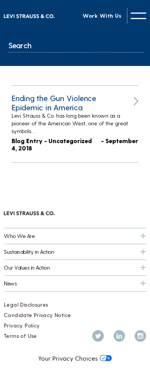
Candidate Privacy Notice (37, 315)
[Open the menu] (138, 15)
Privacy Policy (22, 325)
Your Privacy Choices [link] (68, 358)
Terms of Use (20, 335)
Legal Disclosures (26, 304)
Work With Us (102, 15)
